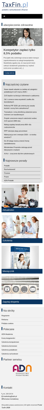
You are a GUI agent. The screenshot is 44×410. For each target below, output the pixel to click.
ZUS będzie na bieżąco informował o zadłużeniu (21, 96)
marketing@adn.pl (10, 396)
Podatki (7, 166)
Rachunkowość (9, 169)
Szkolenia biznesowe (9, 346)
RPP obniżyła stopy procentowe (15, 131)
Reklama (5, 319)
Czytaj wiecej (9, 73)
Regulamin (6, 316)
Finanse (7, 173)
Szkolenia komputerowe (10, 342)
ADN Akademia (7, 334)
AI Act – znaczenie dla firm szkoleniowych (19, 153)
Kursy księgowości (8, 338)
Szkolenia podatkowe (9, 350)
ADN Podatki (9, 180)
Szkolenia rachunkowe (10, 354)
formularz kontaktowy (11, 399)
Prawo (6, 177)
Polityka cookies (7, 323)
